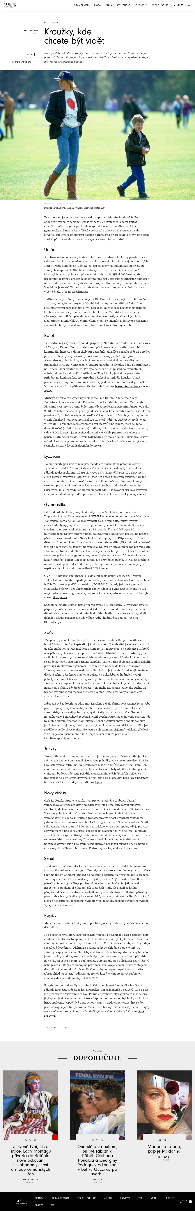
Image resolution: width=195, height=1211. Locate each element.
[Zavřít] (192, 1208)
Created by (183, 1201)
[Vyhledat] (189, 5)
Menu (177, 5)
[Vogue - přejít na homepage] (10, 5)
